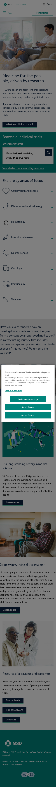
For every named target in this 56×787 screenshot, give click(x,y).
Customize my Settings (28, 399)
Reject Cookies (28, 408)
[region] (28, 393)
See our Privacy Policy (13, 389)
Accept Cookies (28, 416)
